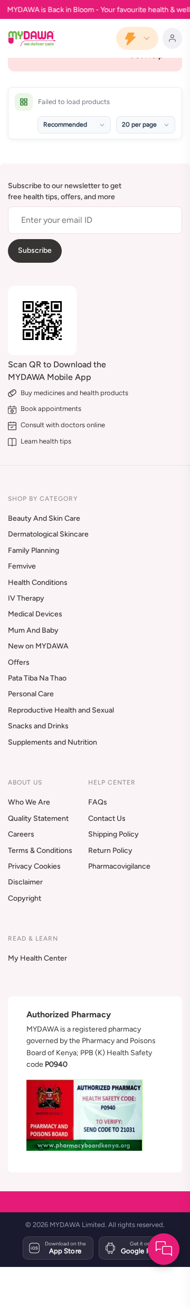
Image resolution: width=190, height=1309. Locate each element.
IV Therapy (26, 598)
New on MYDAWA (38, 646)
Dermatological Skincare (48, 534)
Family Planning (33, 550)
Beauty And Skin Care (44, 518)
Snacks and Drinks (38, 726)
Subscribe (35, 250)
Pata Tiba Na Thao (37, 678)
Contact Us (107, 818)
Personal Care (31, 693)
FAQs (97, 802)
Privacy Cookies (34, 866)
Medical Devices (35, 614)
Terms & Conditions (40, 850)
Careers (21, 834)
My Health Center (37, 958)
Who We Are (29, 802)
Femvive (22, 566)
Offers (19, 662)
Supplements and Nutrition (52, 742)
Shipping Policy (113, 834)
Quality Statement (38, 818)
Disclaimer (25, 882)
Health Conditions (38, 582)
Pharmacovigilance (119, 866)
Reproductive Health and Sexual (61, 710)
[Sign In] (172, 38)
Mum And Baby (33, 630)
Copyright (24, 898)
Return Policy (110, 850)
